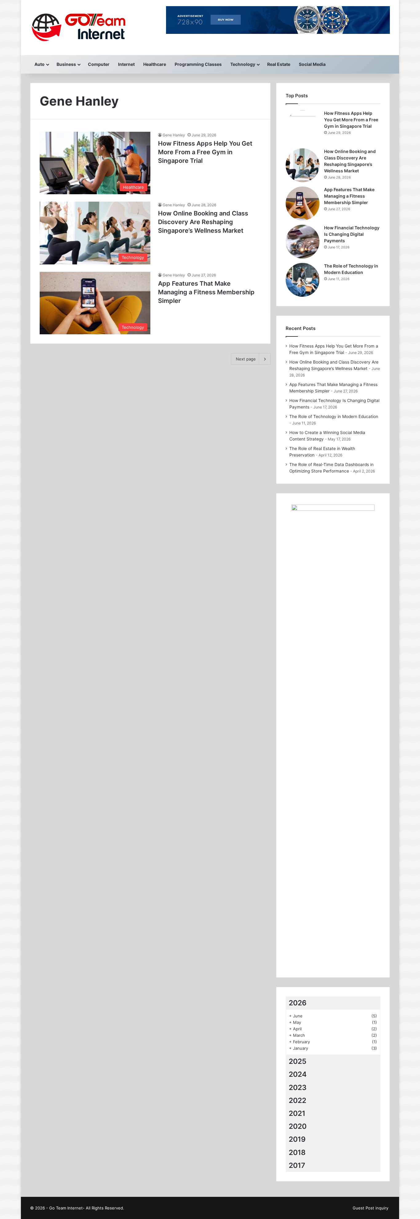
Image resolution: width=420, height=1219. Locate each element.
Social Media (312, 64)
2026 (298, 1003)
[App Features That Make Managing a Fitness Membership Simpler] (302, 203)
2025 (298, 1061)
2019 (297, 1139)
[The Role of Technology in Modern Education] (302, 280)
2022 (297, 1100)
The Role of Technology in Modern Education (333, 416)
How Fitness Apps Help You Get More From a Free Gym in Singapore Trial (205, 152)
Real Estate (278, 64)
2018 (297, 1152)
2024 (298, 1074)
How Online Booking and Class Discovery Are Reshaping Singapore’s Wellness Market (203, 222)
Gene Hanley (174, 135)
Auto (39, 64)
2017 (297, 1165)
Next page (246, 358)
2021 (297, 1113)
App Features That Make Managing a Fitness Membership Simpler (206, 292)
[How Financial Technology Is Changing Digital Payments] (302, 242)
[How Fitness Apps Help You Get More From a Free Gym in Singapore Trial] (302, 127)
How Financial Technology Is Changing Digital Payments (351, 234)
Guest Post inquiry (370, 1207)
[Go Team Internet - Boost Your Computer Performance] (84, 27)
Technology (242, 64)
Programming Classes (198, 64)
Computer (98, 64)
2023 (298, 1087)
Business (66, 64)
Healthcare (154, 64)
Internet (126, 64)
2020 (298, 1126)
